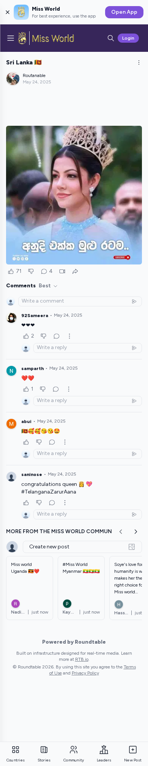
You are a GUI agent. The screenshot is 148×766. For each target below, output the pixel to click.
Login (128, 38)
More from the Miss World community (63, 531)
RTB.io (81, 659)
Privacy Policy (85, 673)
